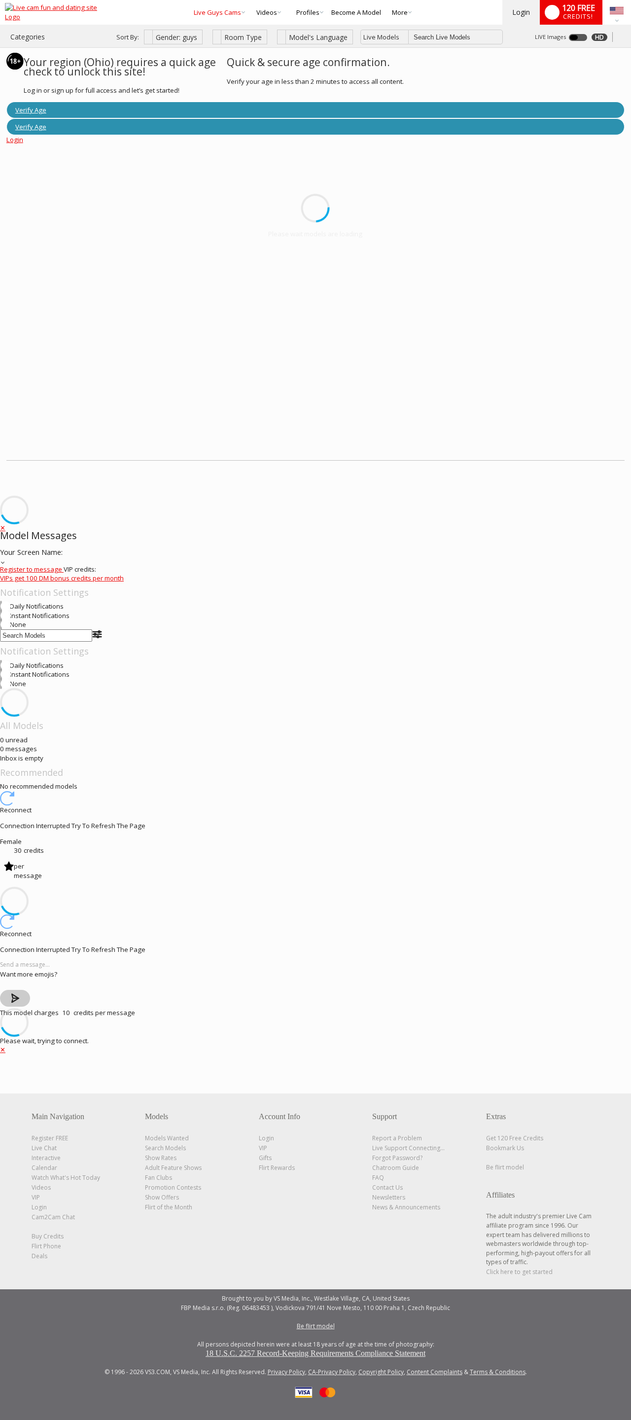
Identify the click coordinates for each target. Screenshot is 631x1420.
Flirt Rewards (277, 1168)
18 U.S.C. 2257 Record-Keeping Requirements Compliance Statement (315, 1353)
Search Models (165, 1148)
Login (521, 12)
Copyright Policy (381, 1372)
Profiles (307, 12)
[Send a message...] (315, 965)
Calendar (44, 1168)
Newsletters (388, 1197)
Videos (266, 12)
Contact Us (387, 1187)
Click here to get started (519, 1272)
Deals (39, 1256)
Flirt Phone (46, 1246)
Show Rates (160, 1158)
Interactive (46, 1158)
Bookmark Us (505, 1148)
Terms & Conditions (498, 1372)
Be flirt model (505, 1167)
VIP (36, 1197)
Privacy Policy (286, 1372)
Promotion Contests (173, 1187)
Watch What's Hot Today (66, 1177)
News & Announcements (406, 1207)
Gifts (265, 1158)
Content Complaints (434, 1372)
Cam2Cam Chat (53, 1217)
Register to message (32, 569)
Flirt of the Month (168, 1207)
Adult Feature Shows (173, 1168)
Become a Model (356, 12)
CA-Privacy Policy (331, 1372)
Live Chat (44, 1148)
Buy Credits (48, 1236)
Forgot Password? (397, 1158)
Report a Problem (397, 1138)
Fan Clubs (158, 1177)
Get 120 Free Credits (514, 1138)
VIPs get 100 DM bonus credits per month (62, 578)
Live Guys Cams (217, 12)
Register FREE (50, 1138)
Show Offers (162, 1197)
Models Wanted (167, 1138)
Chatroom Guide (395, 1168)
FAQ (378, 1177)
